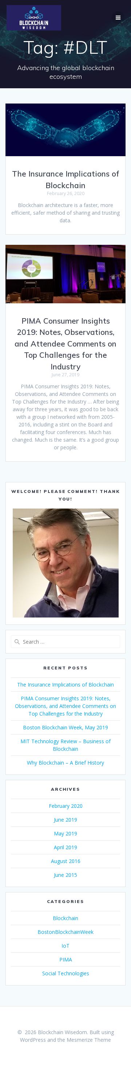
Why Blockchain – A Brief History (65, 762)
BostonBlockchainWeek (65, 931)
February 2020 (66, 805)
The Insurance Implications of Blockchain (65, 684)
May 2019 (65, 833)
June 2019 (65, 819)
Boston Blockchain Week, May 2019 (65, 727)
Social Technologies (65, 973)
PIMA (65, 959)
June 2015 (65, 874)
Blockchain (65, 918)
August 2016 (65, 861)
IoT (65, 945)
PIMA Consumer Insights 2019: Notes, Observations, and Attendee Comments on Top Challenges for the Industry (65, 343)
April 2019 (65, 847)
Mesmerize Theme (89, 1039)
